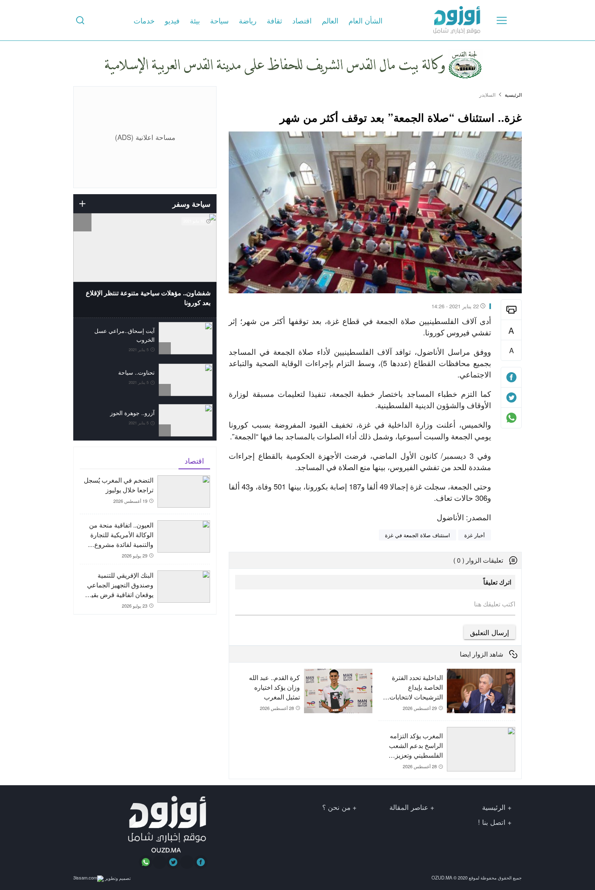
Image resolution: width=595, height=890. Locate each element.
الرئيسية (513, 94)
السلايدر (487, 94)
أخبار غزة (474, 535)
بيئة (195, 20)
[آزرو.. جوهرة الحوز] (145, 420)
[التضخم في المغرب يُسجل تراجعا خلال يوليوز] (145, 494)
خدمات (144, 20)
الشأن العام (365, 20)
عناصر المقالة (408, 807)
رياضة (248, 20)
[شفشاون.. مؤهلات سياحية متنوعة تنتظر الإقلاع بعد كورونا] (145, 265)
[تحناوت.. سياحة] (145, 380)
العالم (330, 20)
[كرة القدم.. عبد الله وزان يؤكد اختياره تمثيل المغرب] (303, 698)
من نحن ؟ (336, 807)
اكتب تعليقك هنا (494, 604)
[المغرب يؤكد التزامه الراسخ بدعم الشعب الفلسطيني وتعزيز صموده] (446, 750)
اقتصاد (302, 20)
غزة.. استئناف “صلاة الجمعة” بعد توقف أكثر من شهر (401, 117)
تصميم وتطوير (117, 878)
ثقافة (274, 20)
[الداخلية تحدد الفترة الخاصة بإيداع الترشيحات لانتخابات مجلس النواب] (446, 694)
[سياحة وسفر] (82, 204)
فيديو (172, 20)
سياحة (219, 20)
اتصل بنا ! (492, 822)
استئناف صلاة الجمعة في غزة (417, 535)
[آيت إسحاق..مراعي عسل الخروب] (145, 339)
